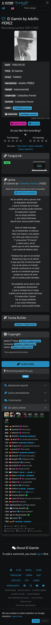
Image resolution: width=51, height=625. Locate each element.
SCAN (38, 570)
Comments (14, 400)
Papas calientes (35, 146)
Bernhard (15, 462)
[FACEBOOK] (24, 585)
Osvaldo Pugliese (39, 590)
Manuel (15, 433)
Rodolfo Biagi (10, 590)
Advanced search (18, 385)
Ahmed (14, 456)
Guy (13, 469)
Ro (13, 521)
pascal (14, 449)
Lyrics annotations (18, 392)
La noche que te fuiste (29, 439)
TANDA (29, 575)
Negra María (30, 505)
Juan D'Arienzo (37, 598)
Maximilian (17, 505)
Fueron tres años (28, 456)
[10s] (25, 134)
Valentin (15, 479)
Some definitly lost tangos (18, 598)
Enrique (15, 472)
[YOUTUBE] (37, 585)
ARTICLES (16, 580)
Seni (13, 502)
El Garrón (14, 70)
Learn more (17, 616)
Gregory (15, 446)
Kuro (14, 511)
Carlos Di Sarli (25, 601)
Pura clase (22, 146)
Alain (14, 492)
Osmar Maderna (33, 594)
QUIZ (38, 575)
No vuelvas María (29, 479)
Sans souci (25, 429)
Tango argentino (25, 149)
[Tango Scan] (20, 459)
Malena (25, 426)
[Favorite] (4, 19)
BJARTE (15, 466)
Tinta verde (24, 449)
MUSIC (29, 570)
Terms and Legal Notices (25, 605)
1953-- (15, 64)
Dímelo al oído (23, 469)
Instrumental (17, 89)
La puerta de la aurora (30, 446)
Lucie (14, 498)
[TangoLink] (20, 456)
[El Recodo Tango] (11, 570)
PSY (27, 580)
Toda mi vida (26, 466)
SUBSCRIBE (27, 364)
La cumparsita (26, 482)
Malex (14, 475)
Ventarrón (25, 433)
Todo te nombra (26, 511)
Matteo (15, 443)
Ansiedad (26, 462)
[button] (12, 8)
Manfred (15, 426)
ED (36, 414)
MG (30, 414)
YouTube (35, 124)
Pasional (22, 502)
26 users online (17, 407)
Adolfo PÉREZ (19, 83)
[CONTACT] (43, 585)
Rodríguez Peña (27, 459)
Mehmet (15, 452)
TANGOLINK (15, 575)
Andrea (15, 485)
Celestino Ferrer (20, 95)
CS (42, 414)
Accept (36, 621)
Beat (15, 439)
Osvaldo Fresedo (18, 594)
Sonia (14, 518)
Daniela (15, 429)
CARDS (36, 580)
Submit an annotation (27, 193)
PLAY (18, 570)
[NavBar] (47, 2)
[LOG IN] (3, 8)
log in (40, 554)
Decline (45, 621)
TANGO (13, 77)
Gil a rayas (25, 485)
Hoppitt (15, 459)
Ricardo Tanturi (24, 590)
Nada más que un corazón (30, 498)
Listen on (19, 124)
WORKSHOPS (13, 585)
